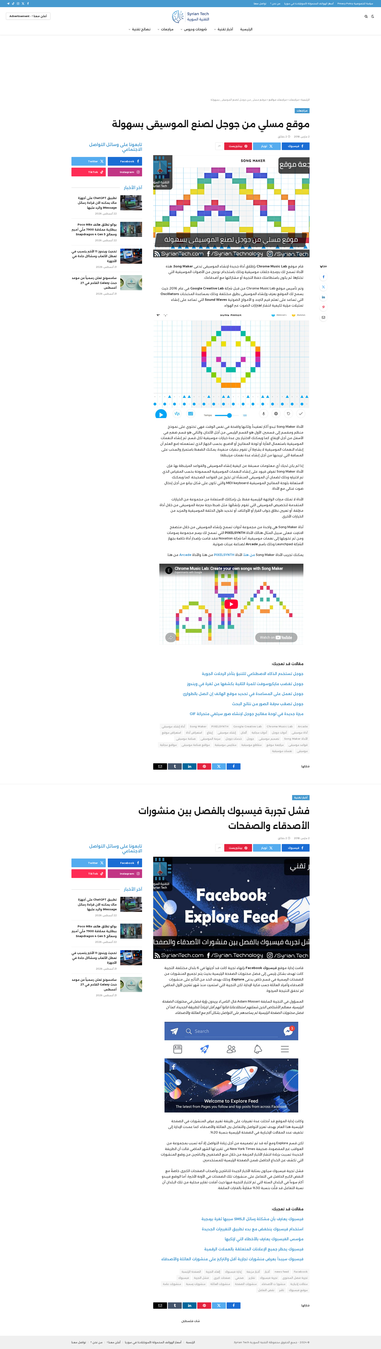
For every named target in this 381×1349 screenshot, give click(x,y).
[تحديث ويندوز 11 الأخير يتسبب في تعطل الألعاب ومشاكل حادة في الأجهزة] (131, 256)
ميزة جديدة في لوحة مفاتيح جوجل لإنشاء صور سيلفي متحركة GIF (246, 714)
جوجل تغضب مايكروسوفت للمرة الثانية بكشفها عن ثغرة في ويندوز (245, 684)
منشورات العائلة (220, 1284)
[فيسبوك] (323, 277)
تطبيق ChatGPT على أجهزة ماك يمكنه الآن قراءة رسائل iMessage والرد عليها (97, 203)
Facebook (301, 1271)
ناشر (281, 1290)
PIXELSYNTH (219, 726)
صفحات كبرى (222, 1277)
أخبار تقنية (225, 29)
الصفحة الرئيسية (191, 1271)
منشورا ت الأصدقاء (273, 1284)
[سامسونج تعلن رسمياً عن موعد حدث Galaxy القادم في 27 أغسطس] (131, 282)
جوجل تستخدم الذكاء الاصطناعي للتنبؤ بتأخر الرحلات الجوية (252, 674)
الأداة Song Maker (296, 738)
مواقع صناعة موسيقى (196, 744)
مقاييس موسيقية (225, 744)
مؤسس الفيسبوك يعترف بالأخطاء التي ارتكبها (264, 1239)
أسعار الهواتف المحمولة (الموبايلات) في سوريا (309, 3)
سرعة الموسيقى (210, 738)
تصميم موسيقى (269, 738)
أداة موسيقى (300, 732)
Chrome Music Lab (280, 726)
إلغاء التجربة (213, 1271)
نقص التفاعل (266, 1290)
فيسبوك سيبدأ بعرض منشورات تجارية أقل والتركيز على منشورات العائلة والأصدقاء (232, 1259)
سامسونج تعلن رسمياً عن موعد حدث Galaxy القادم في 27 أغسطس (94, 282)
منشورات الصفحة (245, 1284)
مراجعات (167, 29)
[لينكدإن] (323, 297)
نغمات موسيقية (282, 751)
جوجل (250, 738)
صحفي (239, 1277)
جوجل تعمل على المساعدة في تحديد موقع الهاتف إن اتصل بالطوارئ (243, 694)
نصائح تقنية (141, 29)
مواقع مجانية (168, 744)
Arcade (303, 726)
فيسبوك (183, 1277)
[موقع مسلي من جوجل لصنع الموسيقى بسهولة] (231, 206)
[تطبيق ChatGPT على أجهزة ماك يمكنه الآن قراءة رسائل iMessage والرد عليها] (131, 202)
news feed (282, 1271)
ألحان (244, 732)
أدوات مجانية (259, 732)
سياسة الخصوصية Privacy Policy (355, 3)
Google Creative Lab (247, 726)
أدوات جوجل (279, 732)
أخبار (267, 1271)
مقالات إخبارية (299, 1284)
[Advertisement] (190, 66)
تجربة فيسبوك (268, 1277)
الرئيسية (246, 29)
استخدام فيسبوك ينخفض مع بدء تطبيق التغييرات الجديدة (252, 1229)
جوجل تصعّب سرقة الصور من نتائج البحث (267, 704)
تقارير (252, 1277)
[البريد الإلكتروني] (323, 317)
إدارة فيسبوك (233, 1271)
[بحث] (366, 16)
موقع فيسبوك (298, 1290)
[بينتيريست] (323, 307)
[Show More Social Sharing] (219, 146)
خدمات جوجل (233, 738)
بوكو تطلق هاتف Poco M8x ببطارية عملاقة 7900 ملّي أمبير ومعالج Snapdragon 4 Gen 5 (94, 229)
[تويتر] (323, 287)
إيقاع (210, 732)
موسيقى (302, 751)
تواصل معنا (260, 3)
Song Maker (198, 726)
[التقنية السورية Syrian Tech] (190, 16)
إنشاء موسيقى (227, 732)
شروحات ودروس (195, 29)
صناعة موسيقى (185, 738)
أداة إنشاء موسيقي (173, 726)
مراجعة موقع (275, 744)
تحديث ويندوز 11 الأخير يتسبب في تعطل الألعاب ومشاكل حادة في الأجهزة (94, 256)
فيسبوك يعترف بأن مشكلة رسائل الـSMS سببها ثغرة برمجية (252, 1219)
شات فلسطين (190, 1321)
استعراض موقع (171, 732)
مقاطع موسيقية (251, 744)
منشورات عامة (172, 1284)
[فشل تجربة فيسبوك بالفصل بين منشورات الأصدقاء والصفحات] (231, 908)
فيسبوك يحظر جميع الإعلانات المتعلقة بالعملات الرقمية (253, 1249)
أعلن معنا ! (113, 1342)
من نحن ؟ (275, 3)
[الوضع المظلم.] (372, 16)
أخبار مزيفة (253, 1271)
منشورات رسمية (195, 1284)
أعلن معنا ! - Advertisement (28, 16)
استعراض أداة (194, 732)
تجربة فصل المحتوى (295, 1277)
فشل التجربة (201, 1277)
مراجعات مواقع (278, 99)
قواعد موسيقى (298, 744)
